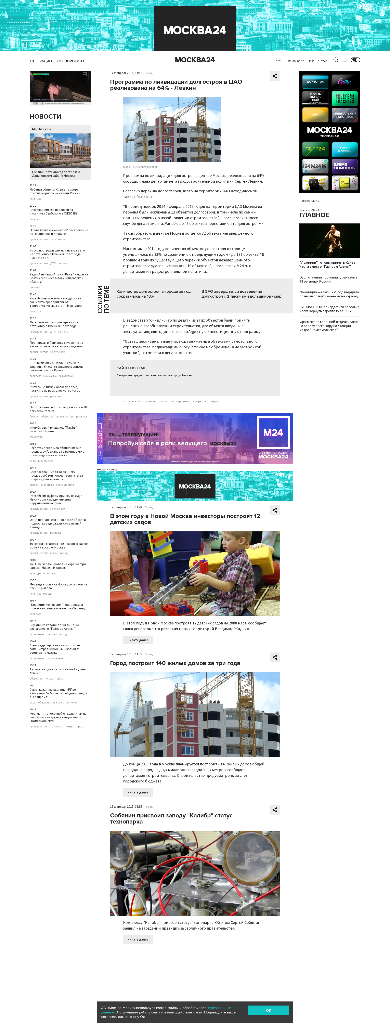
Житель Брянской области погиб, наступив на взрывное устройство (55, 389)
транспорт (57, 726)
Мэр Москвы (41, 129)
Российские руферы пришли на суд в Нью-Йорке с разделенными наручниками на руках (56, 499)
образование (55, 658)
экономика (50, 376)
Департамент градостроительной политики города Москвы (154, 375)
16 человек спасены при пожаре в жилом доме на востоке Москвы (59, 546)
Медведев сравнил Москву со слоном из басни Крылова (58, 586)
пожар (54, 553)
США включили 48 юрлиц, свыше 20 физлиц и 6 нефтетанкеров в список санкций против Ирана (56, 367)
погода (49, 678)
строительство (132, 401)
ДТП (53, 263)
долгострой (166, 401)
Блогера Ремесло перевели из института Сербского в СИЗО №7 (53, 212)
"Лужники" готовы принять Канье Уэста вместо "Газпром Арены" (55, 627)
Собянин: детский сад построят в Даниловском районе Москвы (56, 174)
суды (33, 460)
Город (149, 73)
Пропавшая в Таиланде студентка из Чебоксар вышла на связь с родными (56, 344)
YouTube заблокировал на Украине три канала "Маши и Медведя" (58, 566)
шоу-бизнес (45, 460)
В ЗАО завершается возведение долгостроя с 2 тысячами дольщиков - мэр (242, 294)
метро (70, 726)
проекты (150, 401)
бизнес (34, 416)
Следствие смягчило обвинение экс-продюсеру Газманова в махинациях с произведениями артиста (57, 451)
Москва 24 (195, 60)
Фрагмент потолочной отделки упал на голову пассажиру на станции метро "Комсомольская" (58, 717)
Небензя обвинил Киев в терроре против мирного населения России (55, 191)
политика (35, 198)
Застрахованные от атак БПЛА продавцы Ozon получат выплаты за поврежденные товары (56, 475)
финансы (58, 702)
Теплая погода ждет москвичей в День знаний (58, 671)
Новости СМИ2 (107, 469)
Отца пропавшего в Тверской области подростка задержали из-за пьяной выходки (58, 523)
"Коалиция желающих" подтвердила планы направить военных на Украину (57, 607)
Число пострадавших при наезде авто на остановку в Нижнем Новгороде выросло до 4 (57, 254)
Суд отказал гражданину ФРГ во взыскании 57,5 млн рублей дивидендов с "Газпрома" (58, 693)
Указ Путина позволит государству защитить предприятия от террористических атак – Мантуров (56, 302)
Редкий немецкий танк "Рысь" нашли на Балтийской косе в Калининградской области (59, 278)
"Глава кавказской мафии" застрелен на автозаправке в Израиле (59, 232)
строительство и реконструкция (197, 401)
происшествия (39, 239)
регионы (63, 263)
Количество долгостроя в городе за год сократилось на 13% (154, 294)
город (64, 553)
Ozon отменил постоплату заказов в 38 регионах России (58, 409)
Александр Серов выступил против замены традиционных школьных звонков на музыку (55, 649)
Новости (45, 117)
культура (35, 573)
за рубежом (57, 239)
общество (47, 416)
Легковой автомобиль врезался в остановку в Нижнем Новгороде (54, 324)
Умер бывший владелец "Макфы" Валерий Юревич (54, 429)
